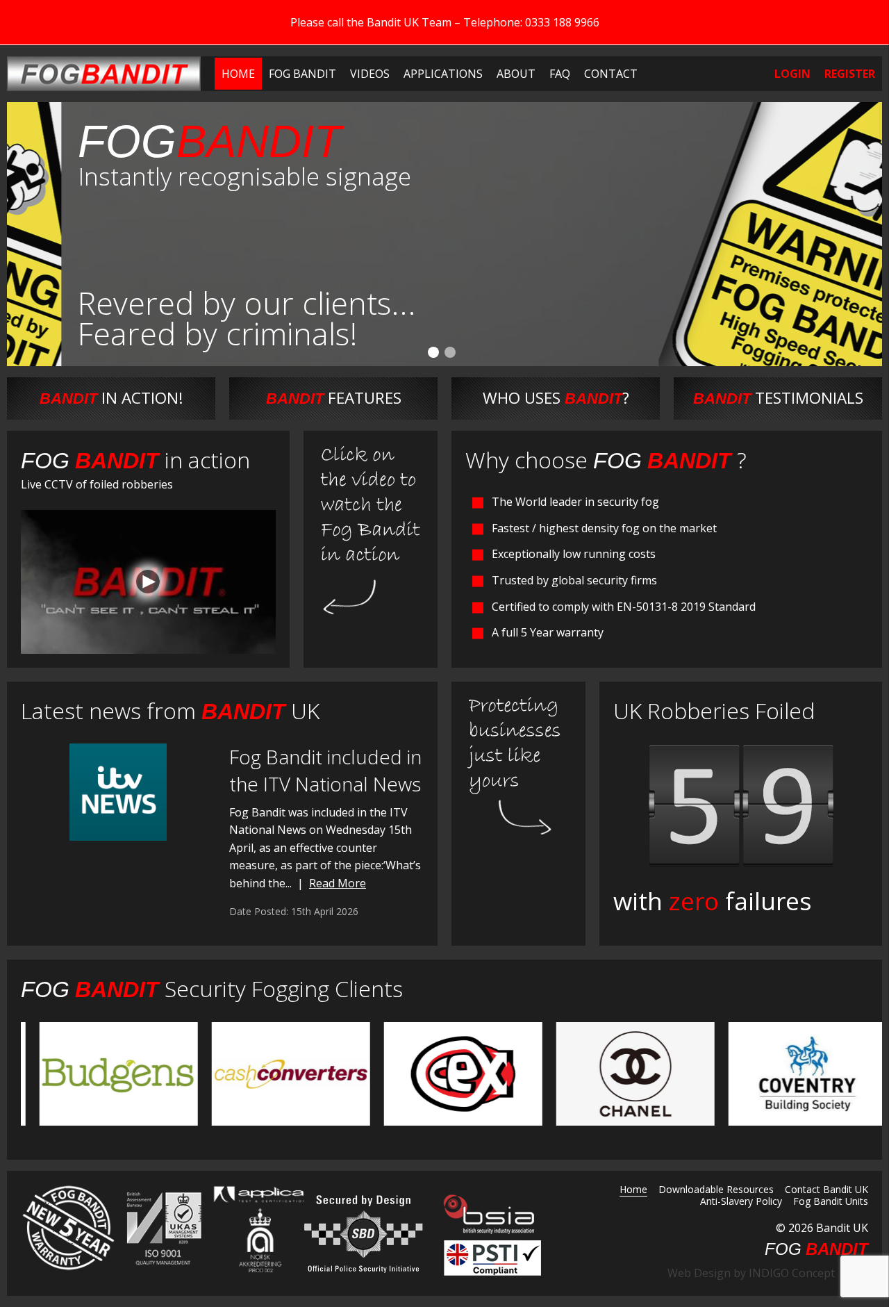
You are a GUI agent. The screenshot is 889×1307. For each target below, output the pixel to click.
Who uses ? (556, 398)
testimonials (778, 398)
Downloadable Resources (716, 1190)
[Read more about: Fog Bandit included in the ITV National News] (118, 791)
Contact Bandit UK (826, 1190)
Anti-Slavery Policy (741, 1202)
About (516, 73)
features (333, 398)
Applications (443, 73)
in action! (111, 398)
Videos (370, 73)
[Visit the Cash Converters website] (273, 1072)
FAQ (559, 73)
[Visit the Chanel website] (617, 1072)
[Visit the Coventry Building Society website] (790, 1072)
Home (238, 73)
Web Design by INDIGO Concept (755, 1273)
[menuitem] (238, 74)
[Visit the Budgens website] (101, 1072)
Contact (611, 73)
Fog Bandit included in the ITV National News (325, 770)
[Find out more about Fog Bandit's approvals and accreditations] (162, 1227)
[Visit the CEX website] (445, 1072)
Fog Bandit (302, 73)
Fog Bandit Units (830, 1202)
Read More (337, 883)
